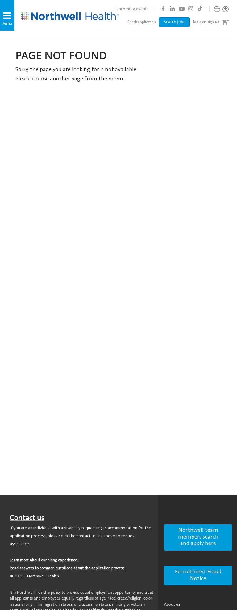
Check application (141, 22)
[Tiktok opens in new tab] (200, 8)
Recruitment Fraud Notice (198, 575)
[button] (7, 15)
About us (172, 605)
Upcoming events (131, 9)
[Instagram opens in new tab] (190, 8)
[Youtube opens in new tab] (181, 8)
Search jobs (174, 22)
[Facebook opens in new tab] (163, 8)
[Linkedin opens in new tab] (172, 8)
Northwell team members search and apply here (198, 537)
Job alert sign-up (206, 22)
